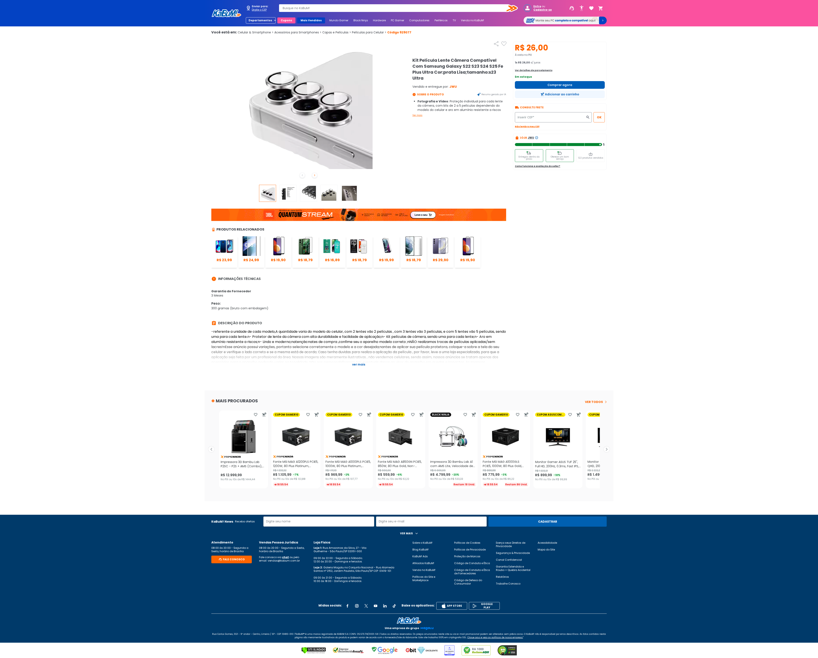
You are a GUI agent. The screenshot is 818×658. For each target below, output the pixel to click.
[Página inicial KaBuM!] (226, 13)
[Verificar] (313, 650)
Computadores (419, 20)
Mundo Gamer (338, 20)
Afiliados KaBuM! (423, 563)
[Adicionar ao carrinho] (264, 415)
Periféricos (441, 20)
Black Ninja (360, 20)
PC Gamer (397, 20)
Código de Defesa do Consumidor (468, 581)
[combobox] (395, 8)
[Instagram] (357, 606)
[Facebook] (347, 606)
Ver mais (417, 115)
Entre (537, 6)
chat (285, 557)
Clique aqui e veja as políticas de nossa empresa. (495, 637)
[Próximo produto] (606, 449)
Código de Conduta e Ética (472, 563)
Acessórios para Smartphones (297, 32)
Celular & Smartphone (256, 32)
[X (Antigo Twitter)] (366, 606)
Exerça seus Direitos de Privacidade (510, 544)
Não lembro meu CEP (527, 126)
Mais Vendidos (311, 20)
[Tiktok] (394, 606)
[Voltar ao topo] (409, 620)
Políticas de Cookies (467, 543)
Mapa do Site (546, 549)
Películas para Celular (369, 32)
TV (454, 20)
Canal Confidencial (509, 560)
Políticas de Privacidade (470, 549)
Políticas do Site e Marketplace (423, 578)
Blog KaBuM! (420, 549)
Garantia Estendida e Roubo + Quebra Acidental (513, 568)
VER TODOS (594, 402)
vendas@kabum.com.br (284, 560)
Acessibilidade (547, 543)
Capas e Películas (336, 32)
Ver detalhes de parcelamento (533, 70)
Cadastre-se (542, 9)
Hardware (379, 20)
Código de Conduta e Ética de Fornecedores (472, 571)
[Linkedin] (385, 606)
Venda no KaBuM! (472, 20)
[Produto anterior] (211, 449)
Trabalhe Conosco (508, 583)
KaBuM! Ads (420, 556)
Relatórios (502, 577)
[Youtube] (375, 606)
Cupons (286, 20)
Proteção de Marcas (467, 556)
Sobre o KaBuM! (422, 543)
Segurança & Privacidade (513, 553)
